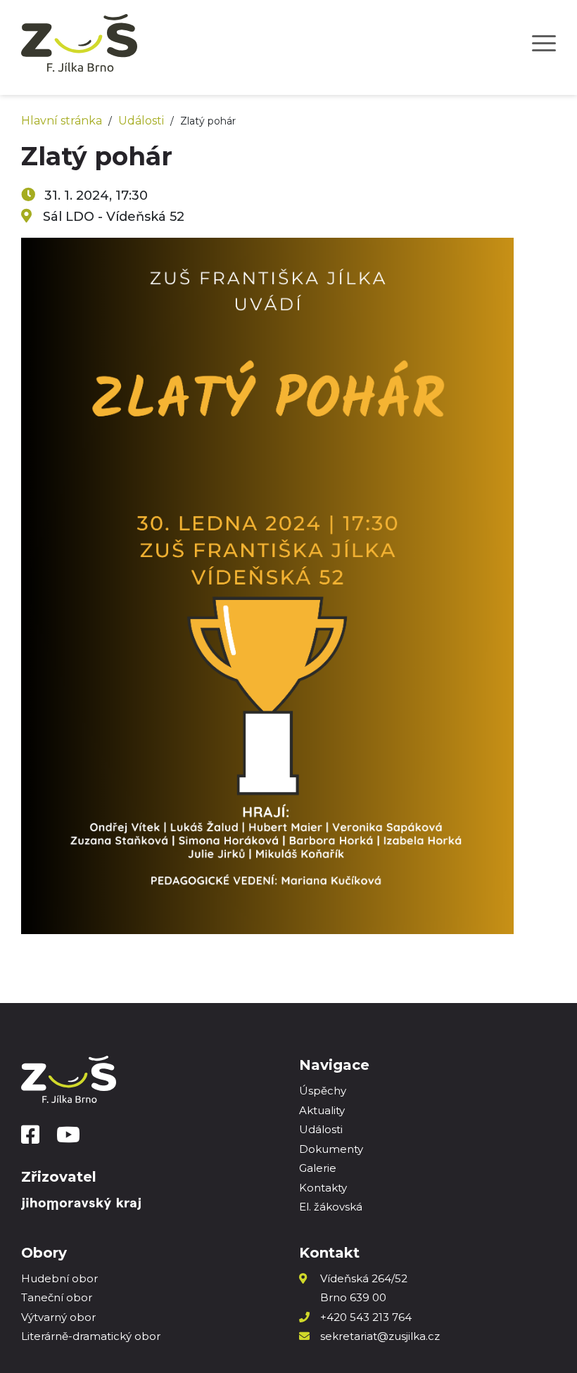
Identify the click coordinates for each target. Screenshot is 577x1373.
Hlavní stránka (61, 120)
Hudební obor (59, 1278)
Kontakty (323, 1187)
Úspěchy (322, 1090)
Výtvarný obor (58, 1317)
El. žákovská (330, 1206)
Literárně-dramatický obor (90, 1336)
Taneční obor (56, 1297)
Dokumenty (331, 1149)
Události (141, 120)
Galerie (317, 1168)
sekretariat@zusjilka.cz (380, 1336)
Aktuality (322, 1110)
